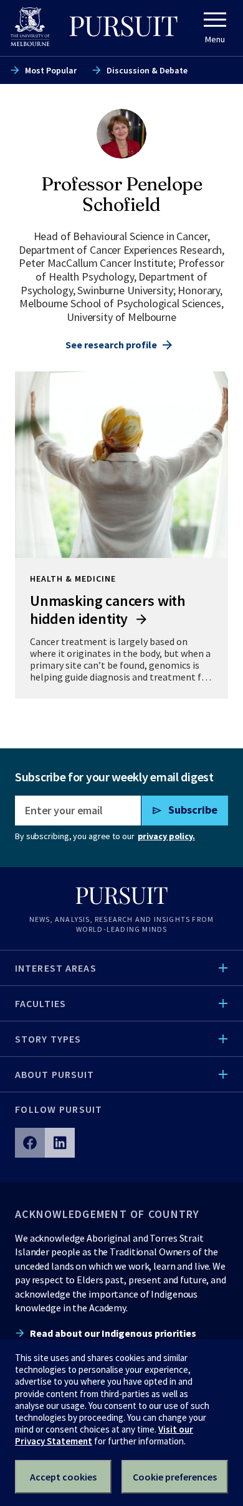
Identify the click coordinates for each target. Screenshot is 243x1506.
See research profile (111, 344)
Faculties (40, 1003)
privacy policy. (166, 836)
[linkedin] (60, 1143)
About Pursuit (55, 1074)
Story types (48, 1039)
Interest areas (56, 968)
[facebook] (30, 1143)
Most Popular (51, 70)
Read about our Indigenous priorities (113, 1333)
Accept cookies (63, 1477)
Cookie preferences (175, 1477)
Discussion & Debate (147, 70)
